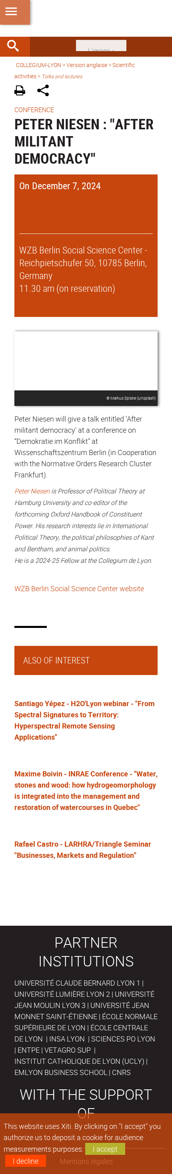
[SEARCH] (16, 47)
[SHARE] (45, 91)
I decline (25, 1161)
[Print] (22, 91)
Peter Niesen (32, 491)
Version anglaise (86, 65)
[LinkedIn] (101, 44)
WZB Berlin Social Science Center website (79, 588)
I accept (105, 1149)
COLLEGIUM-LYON (38, 65)
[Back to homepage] (86, 18)
